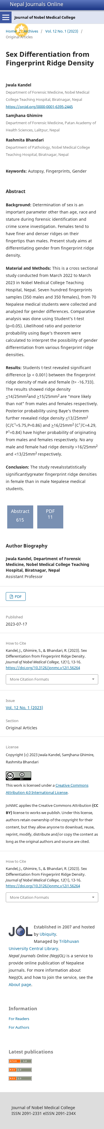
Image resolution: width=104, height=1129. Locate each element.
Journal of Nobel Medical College (44, 17)
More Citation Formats (29, 679)
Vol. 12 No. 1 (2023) (61, 31)
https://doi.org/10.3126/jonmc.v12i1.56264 (43, 667)
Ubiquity (48, 934)
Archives (31, 31)
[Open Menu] (6, 17)
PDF (18, 596)
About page (20, 984)
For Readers (19, 1018)
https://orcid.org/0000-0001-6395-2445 (39, 106)
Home (11, 31)
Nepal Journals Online (36, 4)
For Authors (19, 1027)
